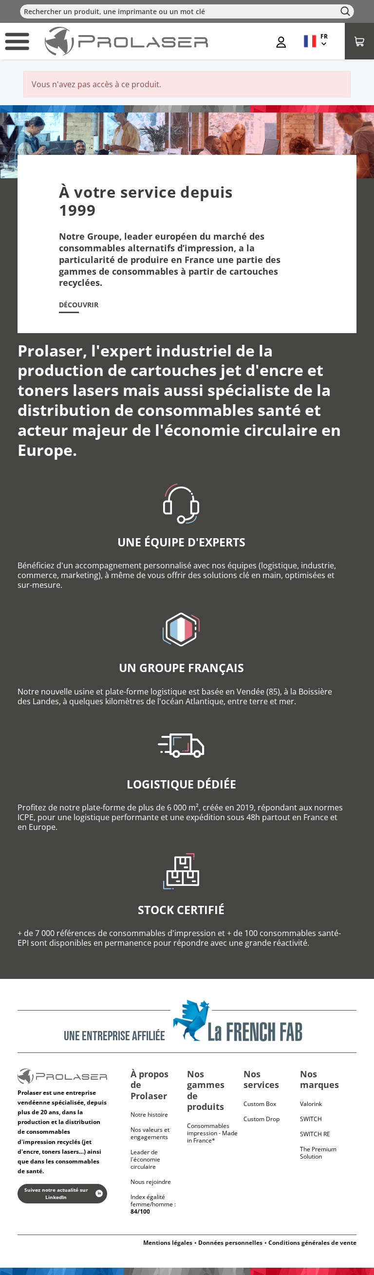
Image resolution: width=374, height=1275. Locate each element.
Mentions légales (167, 1242)
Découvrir (78, 304)
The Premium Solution (318, 1153)
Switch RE (315, 1134)
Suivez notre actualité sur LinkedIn (56, 1193)
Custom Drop (261, 1119)
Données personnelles (230, 1242)
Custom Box (259, 1104)
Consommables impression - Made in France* (212, 1133)
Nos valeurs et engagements (150, 1133)
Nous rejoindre (151, 1182)
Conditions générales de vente (312, 1242)
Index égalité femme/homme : (153, 1204)
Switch (311, 1119)
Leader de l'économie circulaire (145, 1159)
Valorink (311, 1104)
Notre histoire (149, 1114)
